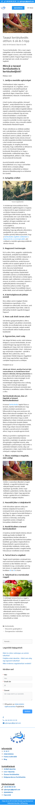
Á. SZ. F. (6, 751)
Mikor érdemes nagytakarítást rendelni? (17, 663)
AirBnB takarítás (10, 769)
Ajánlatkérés (18, 8)
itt (10, 570)
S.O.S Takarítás (9, 772)
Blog (5, 759)
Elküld (27, 711)
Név (5, 675)
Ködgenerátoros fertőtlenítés (14, 777)
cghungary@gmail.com (26, 1)
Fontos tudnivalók (10, 756)
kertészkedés (13, 404)
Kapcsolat (7, 795)
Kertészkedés (9, 626)
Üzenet (6, 690)
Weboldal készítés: (13, 803)
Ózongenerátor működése (14, 631)
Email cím (7, 681)
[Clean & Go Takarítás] (3, 8)
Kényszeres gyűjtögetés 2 (13, 629)
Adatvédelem (9, 754)
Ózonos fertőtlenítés (11, 774)
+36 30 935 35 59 (11, 1)
